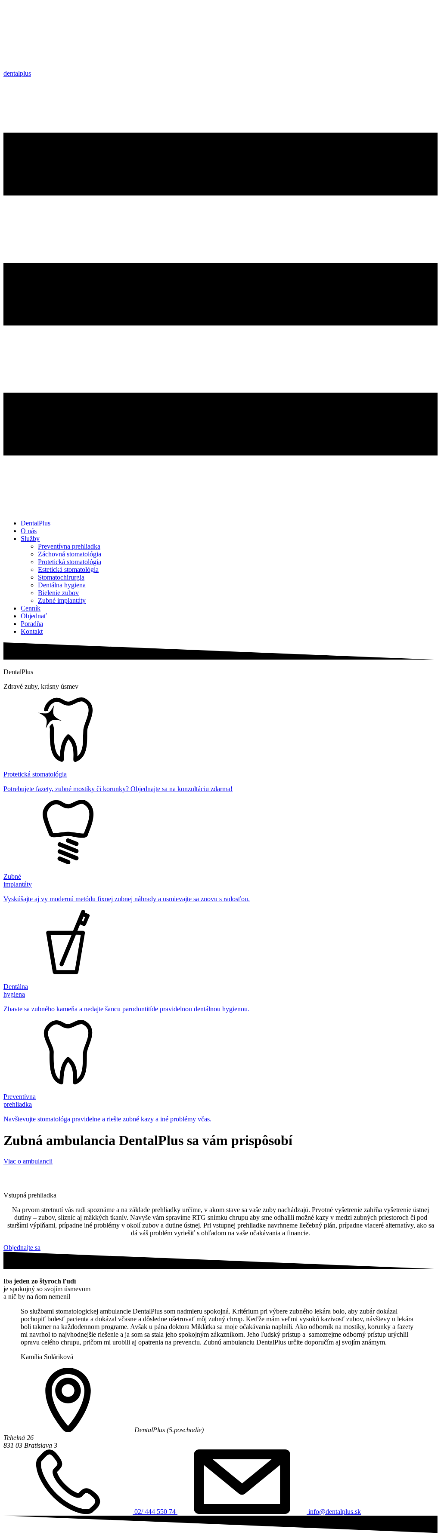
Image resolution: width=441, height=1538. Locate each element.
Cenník (30, 608)
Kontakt (32, 631)
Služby (30, 538)
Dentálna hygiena (62, 585)
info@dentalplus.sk (334, 1511)
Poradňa (32, 623)
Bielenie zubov (58, 592)
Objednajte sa (21, 1247)
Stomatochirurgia (61, 577)
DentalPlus (35, 523)
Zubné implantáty (62, 600)
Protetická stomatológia (69, 561)
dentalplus (17, 73)
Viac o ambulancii (28, 1161)
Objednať (34, 616)
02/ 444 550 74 (155, 1511)
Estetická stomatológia (68, 569)
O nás (29, 530)
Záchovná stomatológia (69, 554)
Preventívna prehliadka (69, 546)
